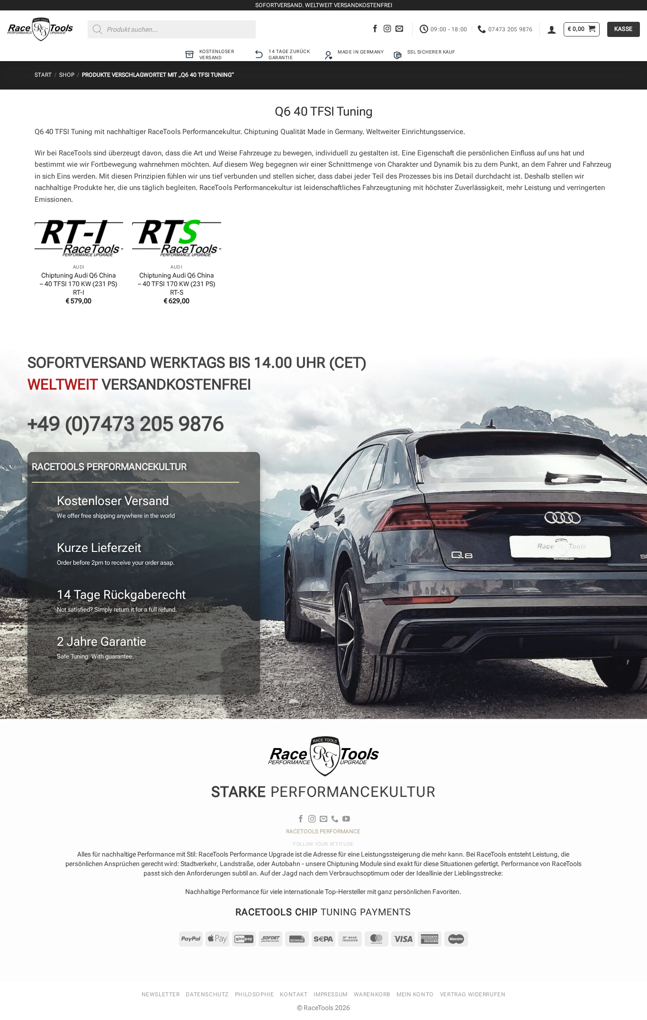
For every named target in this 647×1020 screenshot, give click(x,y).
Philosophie (254, 994)
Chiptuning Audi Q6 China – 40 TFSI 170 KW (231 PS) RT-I (78, 283)
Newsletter (161, 994)
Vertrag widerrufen (473, 994)
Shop (66, 75)
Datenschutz (207, 994)
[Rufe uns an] (335, 819)
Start (43, 75)
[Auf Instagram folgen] (387, 29)
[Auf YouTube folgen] (346, 819)
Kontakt (293, 994)
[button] (552, 29)
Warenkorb (372, 994)
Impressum (330, 994)
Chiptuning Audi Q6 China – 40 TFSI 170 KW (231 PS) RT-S (177, 283)
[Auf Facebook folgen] (375, 29)
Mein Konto (415, 994)
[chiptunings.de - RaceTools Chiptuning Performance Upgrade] (40, 29)
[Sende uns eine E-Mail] (399, 29)
